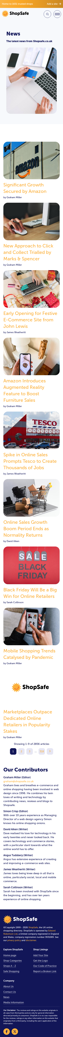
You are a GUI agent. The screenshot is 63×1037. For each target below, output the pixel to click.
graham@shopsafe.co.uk (18, 781)
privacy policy (14, 940)
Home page (9, 955)
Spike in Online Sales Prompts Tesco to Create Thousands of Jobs (30, 461)
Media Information (13, 1002)
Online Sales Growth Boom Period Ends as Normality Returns (26, 529)
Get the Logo (40, 960)
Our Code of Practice (45, 966)
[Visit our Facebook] (6, 1031)
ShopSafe (33, 927)
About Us (8, 986)
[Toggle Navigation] (57, 14)
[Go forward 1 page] (50, 751)
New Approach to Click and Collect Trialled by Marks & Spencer (28, 252)
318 (42, 751)
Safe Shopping (11, 971)
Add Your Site (40, 955)
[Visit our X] (15, 1031)
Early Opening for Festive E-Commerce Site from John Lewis (30, 320)
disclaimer (31, 940)
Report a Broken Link (44, 971)
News (6, 997)
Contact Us (9, 992)
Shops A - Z (9, 966)
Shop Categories (12, 960)
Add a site (52, 4)
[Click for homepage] (16, 14)
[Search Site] (47, 14)
